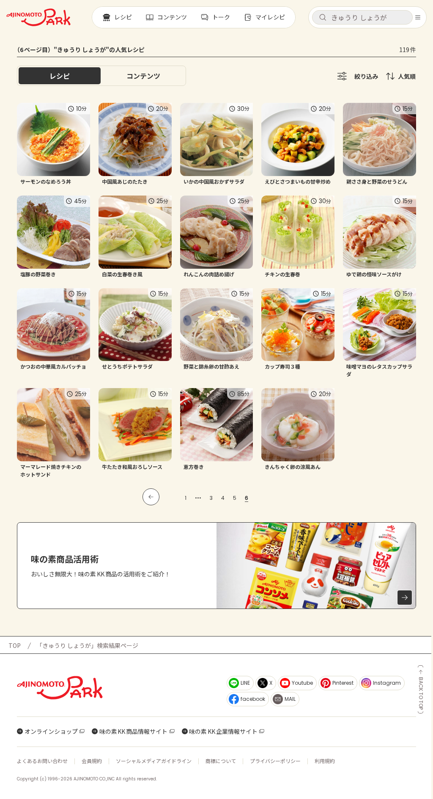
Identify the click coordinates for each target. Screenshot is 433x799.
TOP (14, 645)
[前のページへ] (151, 496)
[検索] (323, 18)
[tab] (143, 75)
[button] (362, 17)
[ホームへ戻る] (38, 17)
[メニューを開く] (418, 17)
